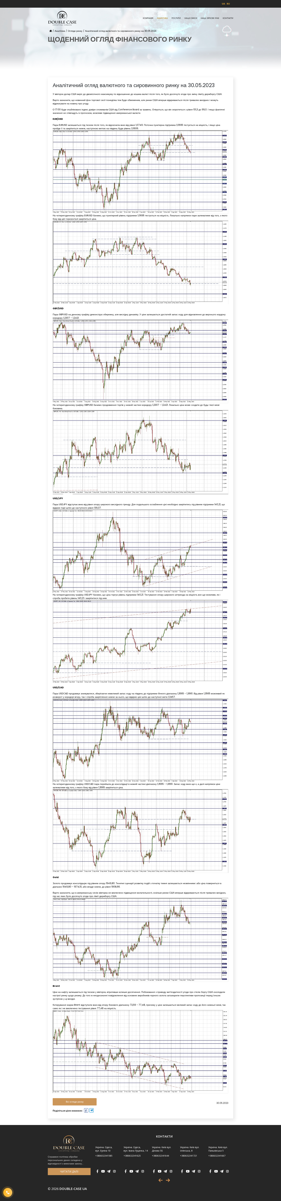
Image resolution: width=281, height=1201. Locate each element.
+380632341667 (216, 1155)
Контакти (228, 18)
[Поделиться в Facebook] (85, 1111)
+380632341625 (132, 1155)
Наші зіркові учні (210, 18)
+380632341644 (160, 1155)
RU (228, 3)
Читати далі (69, 1171)
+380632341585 (103, 1155)
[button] (161, 1180)
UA (223, 3)
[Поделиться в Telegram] (91, 1111)
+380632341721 (188, 1155)
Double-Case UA (67, 1189)
